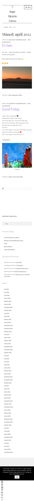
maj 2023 (6, 361)
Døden (10, 177)
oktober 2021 (7, 404)
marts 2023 (7, 367)
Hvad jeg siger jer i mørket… (12, 237)
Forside (6, 27)
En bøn (7, 45)
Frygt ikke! (19, 262)
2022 (10, 27)
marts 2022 (7, 392)
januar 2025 (7, 322)
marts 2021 (7, 410)
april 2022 (7, 389)
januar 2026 (7, 304)
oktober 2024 (7, 331)
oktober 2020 (7, 425)
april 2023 (7, 364)
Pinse (5, 243)
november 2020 (8, 422)
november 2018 (8, 452)
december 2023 (8, 346)
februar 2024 (7, 340)
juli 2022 (6, 385)
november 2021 (8, 401)
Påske (20, 95)
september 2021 (8, 407)
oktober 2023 (7, 352)
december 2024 (8, 325)
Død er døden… (8, 246)
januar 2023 (7, 373)
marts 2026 (7, 298)
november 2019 (8, 437)
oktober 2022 (7, 383)
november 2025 (8, 307)
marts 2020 (7, 434)
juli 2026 (6, 289)
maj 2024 (6, 334)
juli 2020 (6, 428)
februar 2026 (7, 301)
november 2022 (8, 380)
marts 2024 (7, 337)
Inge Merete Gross (21, 39)
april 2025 (7, 316)
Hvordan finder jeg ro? (22, 268)
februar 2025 (7, 319)
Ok (17, 477)
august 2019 (7, 440)
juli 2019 (6, 443)
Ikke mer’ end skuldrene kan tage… (14, 240)
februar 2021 (7, 413)
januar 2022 (7, 398)
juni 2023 (6, 358)
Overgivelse (14, 95)
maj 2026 (6, 292)
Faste (14, 177)
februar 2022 (7, 395)
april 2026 (7, 295)
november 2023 (8, 349)
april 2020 (7, 431)
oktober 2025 (7, 310)
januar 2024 (7, 343)
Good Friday (10, 109)
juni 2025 (6, 313)
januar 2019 (7, 449)
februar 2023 (7, 370)
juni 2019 (6, 446)
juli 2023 (6, 355)
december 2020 (8, 419)
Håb (10, 95)
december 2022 (8, 376)
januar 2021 (7, 416)
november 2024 (8, 328)
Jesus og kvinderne (9, 249)
